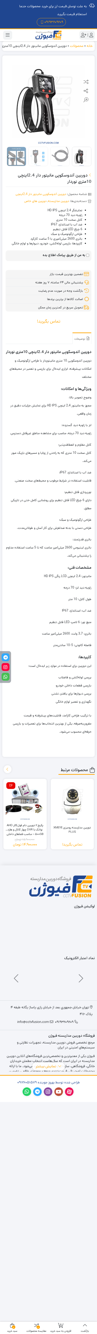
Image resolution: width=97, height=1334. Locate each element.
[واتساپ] (5, 677)
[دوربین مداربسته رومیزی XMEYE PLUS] (72, 800)
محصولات (76, 46)
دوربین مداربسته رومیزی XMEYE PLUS (72, 829)
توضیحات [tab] (80, 339)
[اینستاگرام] (5, 667)
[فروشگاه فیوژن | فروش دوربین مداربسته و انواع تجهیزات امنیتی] (48, 35)
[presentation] (8, 157)
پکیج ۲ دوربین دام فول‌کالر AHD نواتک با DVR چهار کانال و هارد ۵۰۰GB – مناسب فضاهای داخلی (25, 827)
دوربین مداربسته (58, 201)
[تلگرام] (5, 657)
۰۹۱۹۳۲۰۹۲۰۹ (53, 22)
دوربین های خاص (35, 201)
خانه (89, 46)
